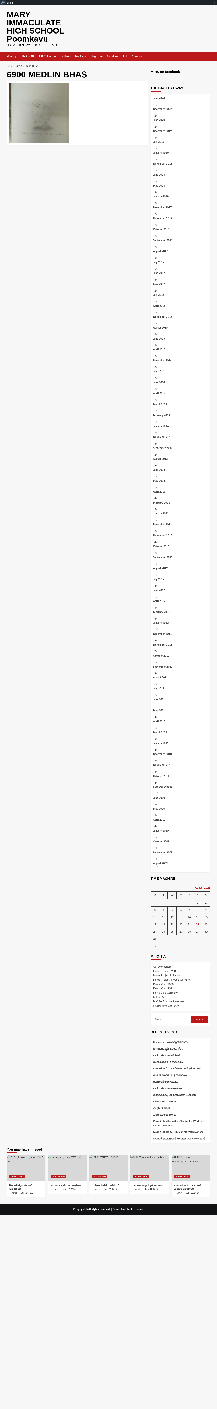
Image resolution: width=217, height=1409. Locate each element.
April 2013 (159, 491)
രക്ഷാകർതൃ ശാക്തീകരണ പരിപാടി (174, 1095)
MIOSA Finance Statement (169, 1001)
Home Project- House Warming (171, 979)
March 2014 (160, 404)
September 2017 (163, 240)
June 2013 (159, 470)
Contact (137, 56)
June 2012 (159, 590)
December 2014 (162, 360)
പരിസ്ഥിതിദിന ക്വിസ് (166, 1055)
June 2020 (159, 120)
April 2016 (159, 306)
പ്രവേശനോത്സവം (164, 1101)
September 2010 (163, 787)
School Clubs (17, 1176)
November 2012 (162, 535)
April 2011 (159, 721)
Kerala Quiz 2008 (163, 984)
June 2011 (159, 699)
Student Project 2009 (166, 1005)
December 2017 (162, 207)
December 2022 (162, 109)
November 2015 (162, 317)
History (11, 56)
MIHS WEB (27, 56)
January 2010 (161, 830)
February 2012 (161, 612)
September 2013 (163, 448)
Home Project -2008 (165, 971)
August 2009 (160, 863)
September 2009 (163, 852)
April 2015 (159, 349)
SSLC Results (47, 56)
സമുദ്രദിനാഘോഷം (165, 1081)
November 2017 (162, 218)
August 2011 (160, 677)
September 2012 (163, 557)
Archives (112, 56)
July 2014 (158, 371)
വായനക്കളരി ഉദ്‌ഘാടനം (168, 1062)
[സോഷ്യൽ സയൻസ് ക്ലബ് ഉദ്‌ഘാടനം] (191, 1168)
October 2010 (161, 776)
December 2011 (162, 634)
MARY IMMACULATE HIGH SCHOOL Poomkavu (35, 26)
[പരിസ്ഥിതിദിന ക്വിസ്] (108, 1168)
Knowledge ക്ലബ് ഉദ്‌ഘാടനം (170, 1042)
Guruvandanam (162, 966)
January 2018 (161, 196)
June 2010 (159, 798)
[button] (208, 57)
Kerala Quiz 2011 (163, 988)
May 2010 (159, 808)
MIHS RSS (159, 997)
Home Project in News (166, 975)
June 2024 (159, 98)
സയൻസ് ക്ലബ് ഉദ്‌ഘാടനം (170, 1075)
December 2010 (162, 754)
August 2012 (160, 568)
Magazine (96, 56)
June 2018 (159, 174)
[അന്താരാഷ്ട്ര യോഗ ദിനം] (67, 1168)
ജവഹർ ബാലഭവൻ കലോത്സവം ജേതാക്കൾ (179, 1138)
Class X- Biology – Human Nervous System (178, 1132)
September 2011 (163, 666)
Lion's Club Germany (165, 992)
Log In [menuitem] (10, 2)
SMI (125, 56)
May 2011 (159, 710)
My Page (80, 56)
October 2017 (161, 229)
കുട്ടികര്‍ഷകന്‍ (161, 1108)
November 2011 (162, 644)
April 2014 (159, 393)
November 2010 (162, 765)
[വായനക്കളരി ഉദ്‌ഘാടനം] (149, 1168)
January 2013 (161, 513)
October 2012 (161, 546)
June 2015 (159, 338)
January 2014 (161, 426)
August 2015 (160, 327)
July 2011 (158, 688)
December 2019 (162, 131)
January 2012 (161, 623)
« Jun (154, 946)
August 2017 (160, 251)
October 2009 (161, 841)
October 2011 (161, 655)
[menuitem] (3, 2)
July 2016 (158, 295)
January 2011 (161, 743)
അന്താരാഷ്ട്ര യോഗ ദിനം (168, 1048)
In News (66, 56)
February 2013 (161, 502)
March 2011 (160, 732)
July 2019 (158, 142)
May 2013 (159, 481)
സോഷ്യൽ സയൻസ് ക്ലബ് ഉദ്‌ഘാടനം (177, 1068)
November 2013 (162, 437)
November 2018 (162, 163)
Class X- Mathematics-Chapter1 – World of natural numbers (178, 1123)
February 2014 (161, 415)
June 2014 (159, 382)
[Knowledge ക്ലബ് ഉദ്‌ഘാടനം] (26, 1168)
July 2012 (158, 579)
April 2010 (159, 819)
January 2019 (161, 153)
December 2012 (162, 524)
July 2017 (158, 262)
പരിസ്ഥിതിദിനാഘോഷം (167, 1088)
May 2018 (159, 185)
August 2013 (160, 459)
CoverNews (119, 1209)
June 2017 (159, 273)
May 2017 (159, 284)
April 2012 (159, 601)
